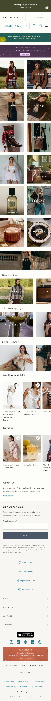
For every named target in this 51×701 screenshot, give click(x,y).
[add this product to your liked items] (18, 385)
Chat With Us (27, 590)
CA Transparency (37, 681)
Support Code (36, 687)
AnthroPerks (27, 571)
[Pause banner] (47, 8)
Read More (8, 495)
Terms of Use (23, 681)
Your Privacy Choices (25, 692)
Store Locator (27, 562)
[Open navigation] (46, 26)
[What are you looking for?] (26, 26)
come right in (25, 7)
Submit (25, 535)
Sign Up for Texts (27, 581)
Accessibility (11, 687)
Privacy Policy (35, 550)
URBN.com (23, 687)
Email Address (9, 521)
